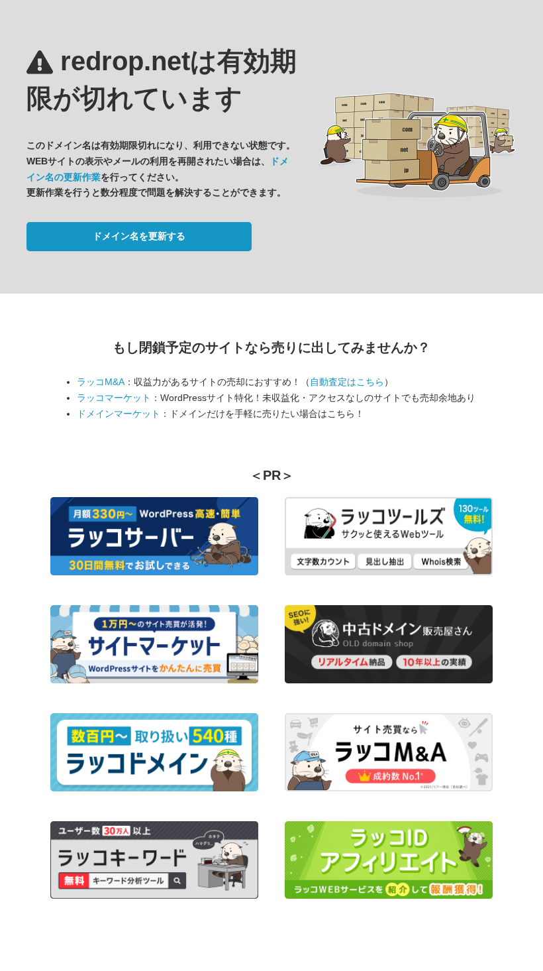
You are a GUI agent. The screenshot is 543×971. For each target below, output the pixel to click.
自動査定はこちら (347, 381)
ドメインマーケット (118, 413)
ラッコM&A (100, 381)
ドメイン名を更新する (139, 236)
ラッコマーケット (114, 397)
